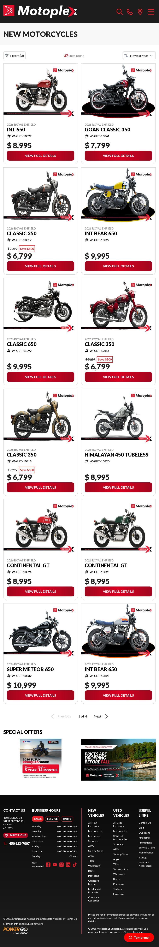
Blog (141, 827)
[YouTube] (54, 864)
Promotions (145, 842)
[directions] (140, 11)
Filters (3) (17, 56)
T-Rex (91, 860)
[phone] (130, 11)
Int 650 (16, 129)
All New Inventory (93, 824)
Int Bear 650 (101, 233)
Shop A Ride (26, 923)
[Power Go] (40, 930)
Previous (64, 716)
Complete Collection (94, 899)
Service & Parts (147, 847)
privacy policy (95, 932)
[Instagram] (61, 864)
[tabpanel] (54, 841)
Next (97, 716)
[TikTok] (74, 864)
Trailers (117, 889)
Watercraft (94, 865)
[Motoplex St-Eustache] (40, 11)
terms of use (115, 932)
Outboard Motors (93, 882)
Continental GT (28, 565)
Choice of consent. (133, 932)
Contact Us (145, 822)
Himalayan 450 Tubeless (116, 455)
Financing (118, 893)
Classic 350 (21, 233)
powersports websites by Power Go (57, 918)
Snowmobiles (120, 869)
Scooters (93, 840)
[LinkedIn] (68, 864)
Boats (91, 870)
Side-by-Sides (95, 850)
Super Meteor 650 (30, 669)
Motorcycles (95, 831)
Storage (143, 857)
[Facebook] (48, 864)
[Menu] (151, 11)
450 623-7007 (19, 843)
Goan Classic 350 (107, 129)
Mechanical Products (94, 890)
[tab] (37, 819)
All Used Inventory (118, 824)
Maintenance (146, 852)
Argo (91, 855)
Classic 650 (21, 344)
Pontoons (93, 875)
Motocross (94, 836)
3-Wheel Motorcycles (120, 837)
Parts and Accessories (146, 864)
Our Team (144, 832)
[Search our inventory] (120, 11)
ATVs (91, 845)
